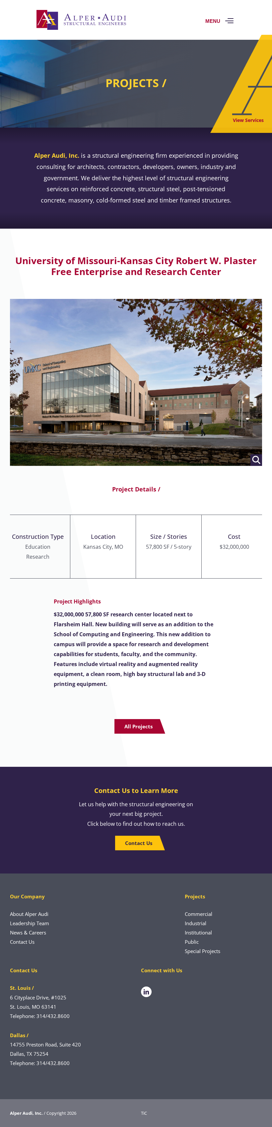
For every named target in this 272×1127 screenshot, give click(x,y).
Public (192, 941)
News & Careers (28, 932)
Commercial (198, 914)
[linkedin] (146, 991)
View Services (248, 120)
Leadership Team (29, 923)
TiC (144, 1113)
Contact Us (22, 941)
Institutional (198, 932)
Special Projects (202, 951)
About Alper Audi (29, 914)
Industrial (195, 923)
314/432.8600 (53, 1016)
